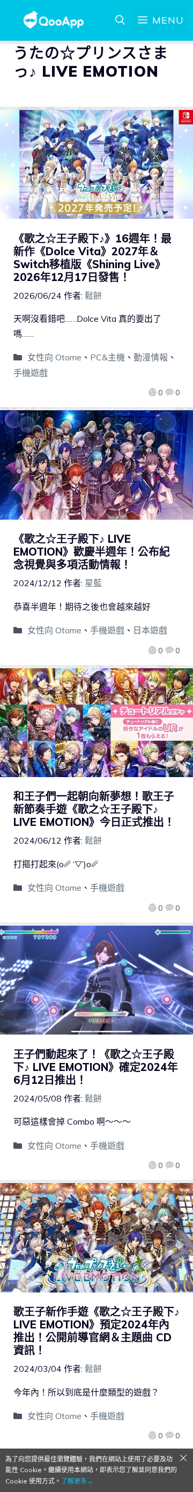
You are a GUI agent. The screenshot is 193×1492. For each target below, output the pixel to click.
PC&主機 (107, 357)
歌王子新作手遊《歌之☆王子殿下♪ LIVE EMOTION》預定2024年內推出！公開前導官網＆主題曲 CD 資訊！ (96, 1331)
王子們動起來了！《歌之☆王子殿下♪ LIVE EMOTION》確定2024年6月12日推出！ (95, 1067)
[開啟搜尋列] (120, 20)
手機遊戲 (30, 372)
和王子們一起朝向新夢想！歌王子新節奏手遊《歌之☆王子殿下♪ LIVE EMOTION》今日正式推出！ (94, 809)
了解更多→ (77, 1481)
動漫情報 (150, 357)
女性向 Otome (54, 357)
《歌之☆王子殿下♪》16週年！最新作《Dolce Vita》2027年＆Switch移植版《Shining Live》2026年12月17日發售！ (92, 258)
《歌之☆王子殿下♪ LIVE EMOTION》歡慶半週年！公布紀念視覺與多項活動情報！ (91, 551)
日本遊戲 (150, 630)
